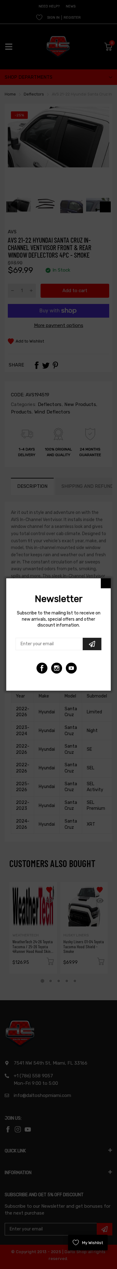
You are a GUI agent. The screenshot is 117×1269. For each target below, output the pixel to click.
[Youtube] (56, 668)
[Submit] (92, 644)
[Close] (106, 583)
